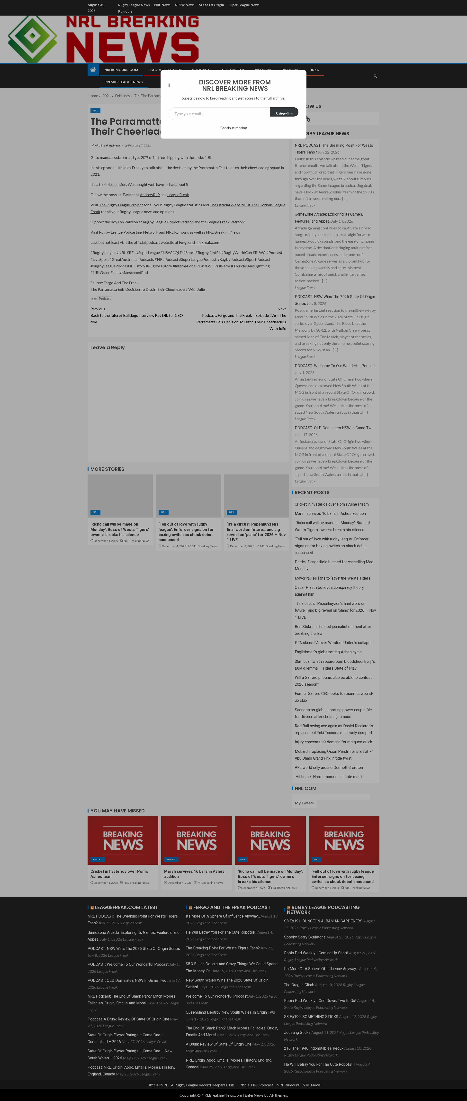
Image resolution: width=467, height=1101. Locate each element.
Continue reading (233, 128)
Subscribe (284, 113)
